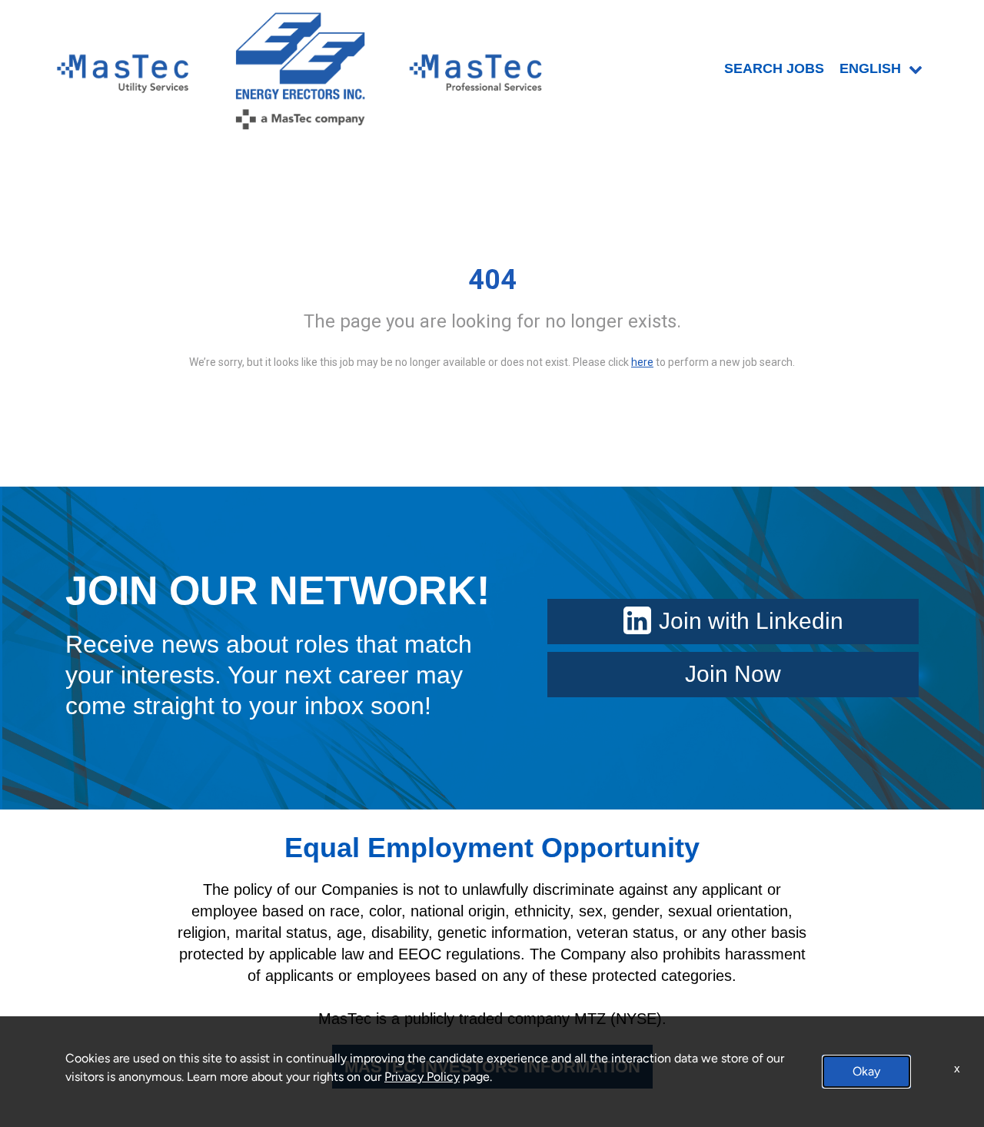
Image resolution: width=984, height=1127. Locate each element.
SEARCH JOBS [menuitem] (774, 68)
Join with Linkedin (751, 620)
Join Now (733, 674)
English (870, 68)
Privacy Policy (422, 1076)
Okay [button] (866, 1071)
